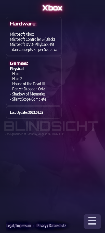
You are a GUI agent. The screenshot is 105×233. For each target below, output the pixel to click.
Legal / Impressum (18, 225)
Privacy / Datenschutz (51, 225)
